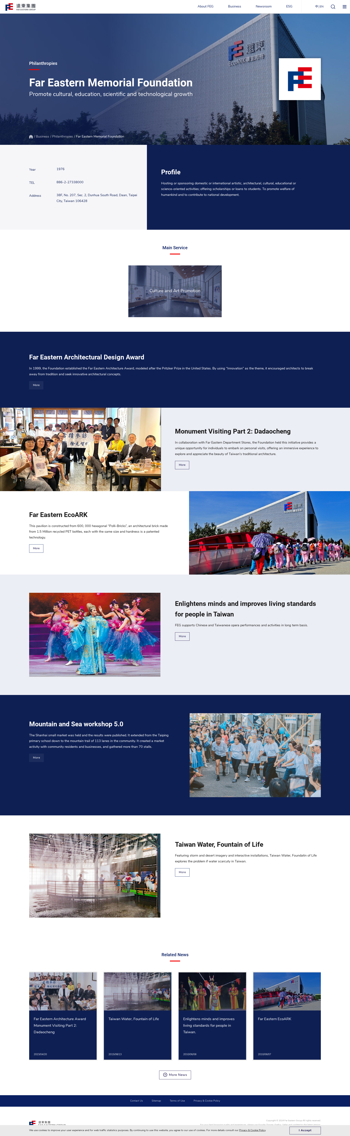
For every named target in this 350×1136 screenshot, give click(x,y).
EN (322, 6)
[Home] (31, 136)
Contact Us (136, 1101)
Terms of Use (177, 1101)
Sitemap (156, 1101)
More (36, 385)
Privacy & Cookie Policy (207, 1101)
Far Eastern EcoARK (274, 1019)
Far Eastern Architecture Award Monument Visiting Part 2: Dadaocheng (60, 1025)
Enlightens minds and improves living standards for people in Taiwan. (209, 1025)
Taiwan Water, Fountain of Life (133, 1019)
